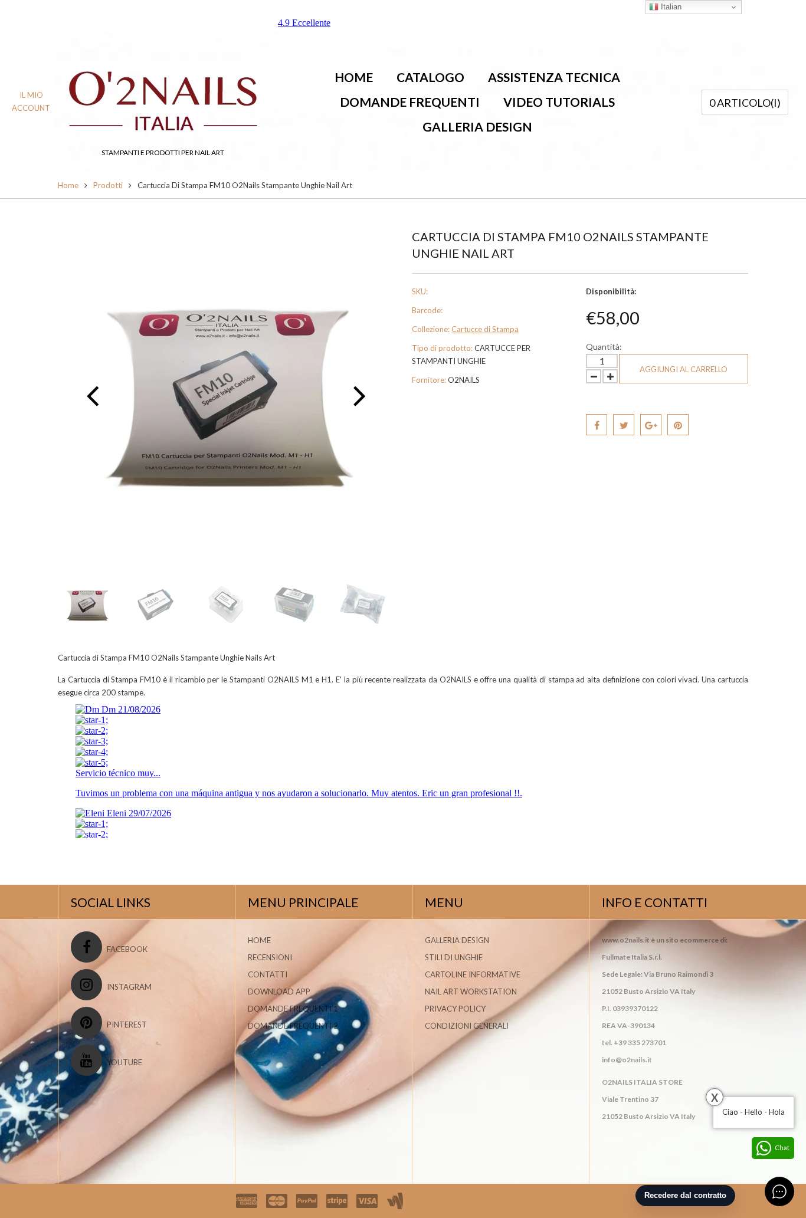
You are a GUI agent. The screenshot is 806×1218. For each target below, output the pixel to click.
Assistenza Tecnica (554, 77)
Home (354, 77)
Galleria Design (477, 126)
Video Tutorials (559, 101)
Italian (670, 6)
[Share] (596, 424)
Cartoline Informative (472, 974)
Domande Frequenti (410, 101)
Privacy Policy (455, 1008)
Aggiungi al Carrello (684, 369)
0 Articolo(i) (745, 102)
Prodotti (108, 185)
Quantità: (604, 347)
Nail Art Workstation (471, 991)
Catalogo (430, 77)
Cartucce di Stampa (485, 329)
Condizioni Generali (467, 1025)
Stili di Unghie (454, 957)
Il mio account (31, 101)
